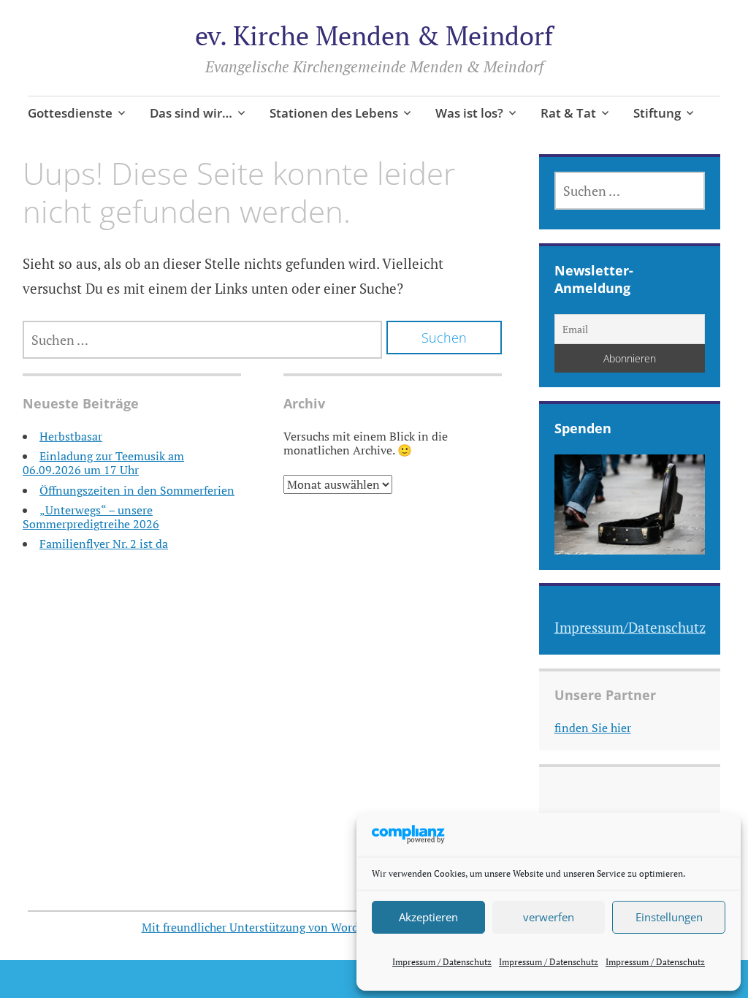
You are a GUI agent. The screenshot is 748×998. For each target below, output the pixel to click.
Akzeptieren (428, 917)
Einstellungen (669, 917)
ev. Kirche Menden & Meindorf (374, 35)
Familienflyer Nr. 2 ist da (103, 544)
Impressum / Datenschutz (442, 961)
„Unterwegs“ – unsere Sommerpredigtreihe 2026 (91, 517)
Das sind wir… (191, 112)
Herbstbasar (70, 436)
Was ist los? (469, 112)
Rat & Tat (568, 112)
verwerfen (548, 917)
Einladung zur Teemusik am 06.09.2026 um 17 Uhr (103, 463)
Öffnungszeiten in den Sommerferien (136, 490)
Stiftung (657, 112)
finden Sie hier (592, 728)
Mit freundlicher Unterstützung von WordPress (264, 927)
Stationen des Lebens (334, 112)
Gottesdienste (70, 112)
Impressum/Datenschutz (630, 627)
